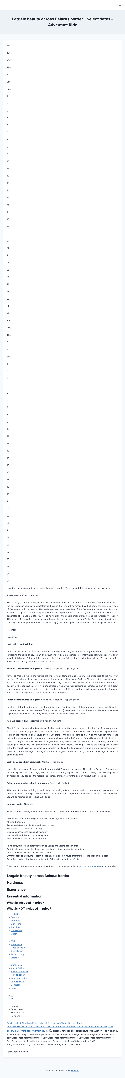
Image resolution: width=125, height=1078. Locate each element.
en (12, 998)
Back (10, 1026)
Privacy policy (17, 954)
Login (13, 988)
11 (8, 168)
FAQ (13, 941)
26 (8, 277)
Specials (15, 917)
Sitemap (75, 1070)
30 (8, 306)
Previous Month (14, 1023)
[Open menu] (120, 5)
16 (8, 205)
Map (59, 1023)
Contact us (16, 985)
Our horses (16, 965)
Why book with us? (20, 978)
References (16, 920)
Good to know (18, 947)
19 (8, 226)
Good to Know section (90, 866)
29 (8, 299)
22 (8, 248)
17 (8, 212)
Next (18, 1026)
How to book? (18, 975)
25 (8, 270)
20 (8, 233)
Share (64, 1023)
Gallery (14, 934)
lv (12, 995)
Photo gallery (17, 981)
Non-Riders (16, 930)
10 (8, 161)
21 (8, 241)
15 (8, 197)
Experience (16, 944)
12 (8, 176)
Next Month (27, 1023)
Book (79, 1023)
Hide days (72, 1023)
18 (8, 219)
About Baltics (17, 968)
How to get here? (19, 971)
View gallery (39, 1023)
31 (8, 581)
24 (8, 262)
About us (15, 927)
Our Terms (16, 924)
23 (8, 255)
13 (8, 183)
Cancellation (17, 951)
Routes (14, 914)
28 (8, 291)
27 (8, 284)
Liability (15, 958)
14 (8, 190)
